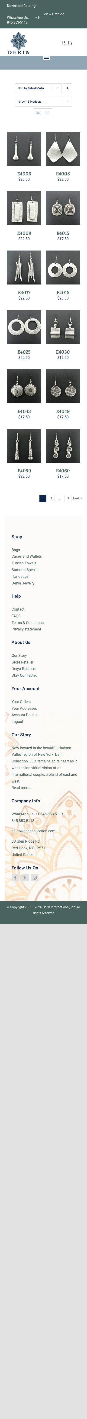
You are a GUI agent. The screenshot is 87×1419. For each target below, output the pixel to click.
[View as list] (47, 113)
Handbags (20, 576)
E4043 (24, 411)
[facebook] (15, 877)
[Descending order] (67, 88)
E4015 (63, 233)
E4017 (24, 292)
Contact (18, 609)
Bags (16, 550)
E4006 (24, 174)
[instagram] (35, 877)
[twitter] (25, 877)
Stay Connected (24, 675)
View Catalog (54, 14)
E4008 (63, 174)
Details (27, 152)
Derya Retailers (24, 669)
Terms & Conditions (28, 623)
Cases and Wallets (27, 556)
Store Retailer (22, 662)
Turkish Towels (24, 563)
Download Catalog (21, 6)
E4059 (24, 471)
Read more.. (21, 788)
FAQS (16, 616)
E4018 (63, 292)
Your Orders (21, 702)
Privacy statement (26, 629)
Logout (17, 721)
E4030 (63, 352)
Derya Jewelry (23, 583)
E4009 (24, 233)
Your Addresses (24, 708)
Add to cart (24, 147)
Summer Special (25, 570)
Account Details (24, 715)
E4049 (63, 411)
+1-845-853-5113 (51, 814)
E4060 (63, 471)
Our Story (19, 655)
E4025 (24, 352)
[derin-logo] (18, 33)
